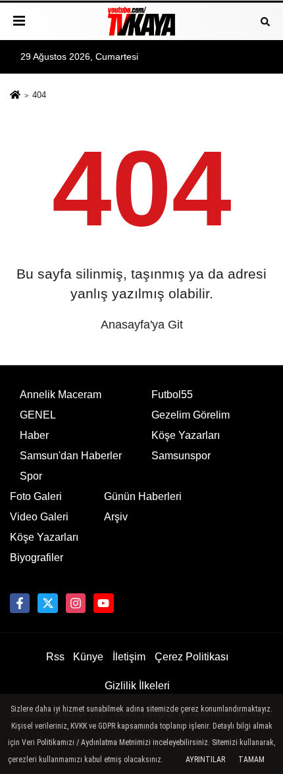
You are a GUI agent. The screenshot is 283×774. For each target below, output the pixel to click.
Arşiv (116, 516)
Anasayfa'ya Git (142, 324)
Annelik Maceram (60, 394)
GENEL (38, 415)
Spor (31, 476)
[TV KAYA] (141, 21)
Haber (34, 435)
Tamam (251, 759)
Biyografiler (36, 557)
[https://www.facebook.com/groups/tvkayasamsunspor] (20, 603)
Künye (88, 656)
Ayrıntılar (205, 759)
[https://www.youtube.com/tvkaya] (103, 603)
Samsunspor (181, 455)
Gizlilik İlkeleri (137, 685)
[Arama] (265, 21)
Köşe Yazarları (185, 435)
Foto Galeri (36, 496)
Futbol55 (172, 394)
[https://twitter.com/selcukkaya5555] (47, 603)
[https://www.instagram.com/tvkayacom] (76, 603)
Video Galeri (39, 516)
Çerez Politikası (191, 656)
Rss (55, 656)
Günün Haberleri (143, 496)
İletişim (129, 656)
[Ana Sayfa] (15, 96)
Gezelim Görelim (190, 415)
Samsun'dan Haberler (71, 455)
